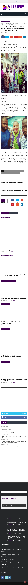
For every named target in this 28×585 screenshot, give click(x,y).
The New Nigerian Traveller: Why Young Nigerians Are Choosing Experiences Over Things (16, 537)
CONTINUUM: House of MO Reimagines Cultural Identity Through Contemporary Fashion (16, 530)
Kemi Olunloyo (12, 172)
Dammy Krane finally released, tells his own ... (14, 182)
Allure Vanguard (8, 171)
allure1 (11, 251)
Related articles (5, 213)
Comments (14, 512)
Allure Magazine (3, 21)
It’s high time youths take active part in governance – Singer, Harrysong (13, 322)
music (9, 255)
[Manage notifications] (25, 582)
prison (18, 172)
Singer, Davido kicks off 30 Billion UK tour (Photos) (13, 298)
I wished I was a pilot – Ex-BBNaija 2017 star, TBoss (14, 250)
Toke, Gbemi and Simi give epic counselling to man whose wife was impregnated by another (13, 355)
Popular (8, 512)
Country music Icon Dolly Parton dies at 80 (16, 522)
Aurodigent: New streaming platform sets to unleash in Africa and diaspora (16, 516)
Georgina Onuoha (20, 171)
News (8, 21)
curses (14, 171)
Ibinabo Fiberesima (5, 172)
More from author (14, 213)
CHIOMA (10, 518)
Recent (2, 512)
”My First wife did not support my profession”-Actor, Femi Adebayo (14, 379)
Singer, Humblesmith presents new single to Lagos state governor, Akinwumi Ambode (13, 274)
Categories (3, 490)
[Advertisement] (14, 400)
